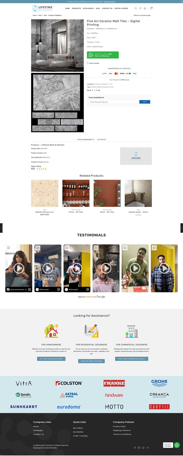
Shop (40, 15)
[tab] (86, 140)
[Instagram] (139, 448)
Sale (98, 8)
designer (94, 87)
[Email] (148, 448)
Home (67, 8)
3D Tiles (78, 210)
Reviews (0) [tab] (101, 139)
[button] (18, 268)
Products (76, 8)
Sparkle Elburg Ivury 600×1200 (45, 213)
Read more (47, 194)
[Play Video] (18, 292)
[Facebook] (135, 448)
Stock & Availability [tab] (85, 139)
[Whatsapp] (143, 448)
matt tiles (110, 87)
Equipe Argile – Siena (138, 212)
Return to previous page (142, 15)
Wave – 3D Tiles (107, 212)
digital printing (102, 87)
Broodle (54, 448)
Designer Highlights (55, 15)
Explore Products (109, 1)
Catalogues (88, 8)
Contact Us (107, 8)
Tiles (45, 15)
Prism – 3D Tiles (76, 212)
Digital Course (121, 8)
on (95, 297)
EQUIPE (138, 215)
